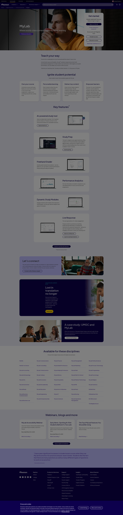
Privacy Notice (65, 511)
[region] (61, 508)
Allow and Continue (96, 507)
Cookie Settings (83, 507)
